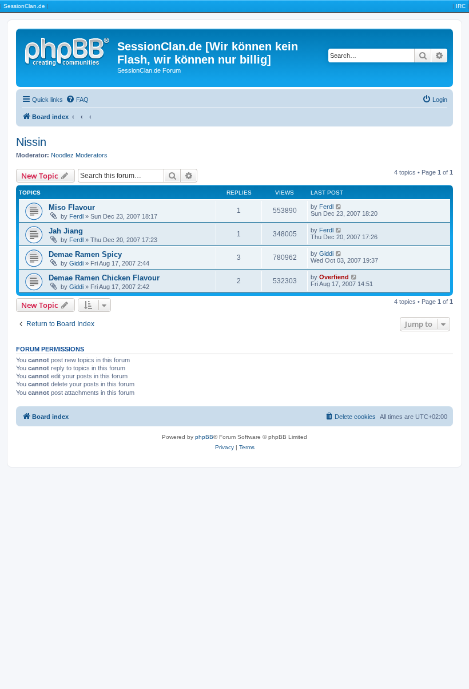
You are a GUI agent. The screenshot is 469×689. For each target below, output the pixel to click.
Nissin (31, 142)
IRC (461, 6)
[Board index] (68, 49)
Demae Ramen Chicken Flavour (104, 278)
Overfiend (334, 277)
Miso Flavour (72, 207)
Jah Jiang (66, 231)
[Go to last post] (339, 206)
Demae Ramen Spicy (85, 254)
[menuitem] (77, 99)
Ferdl (76, 216)
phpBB (204, 437)
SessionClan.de (24, 6)
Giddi (76, 263)
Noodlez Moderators (79, 155)
